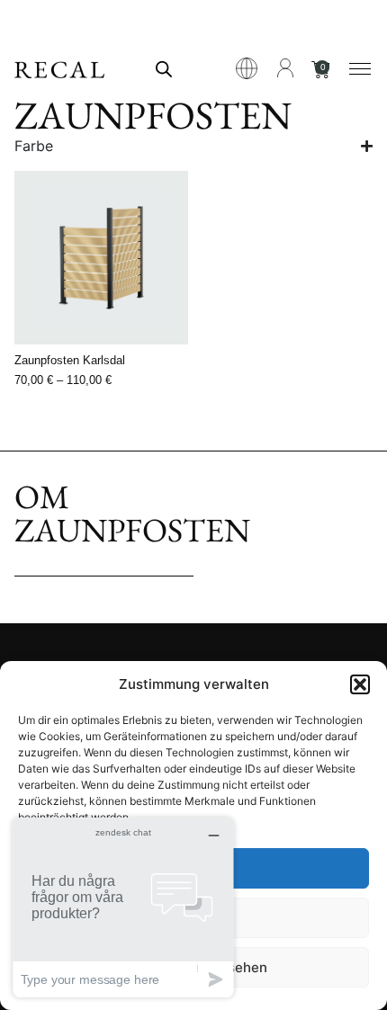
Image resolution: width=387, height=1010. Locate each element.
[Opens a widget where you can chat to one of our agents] (123, 907)
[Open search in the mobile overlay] (164, 68)
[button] (360, 684)
